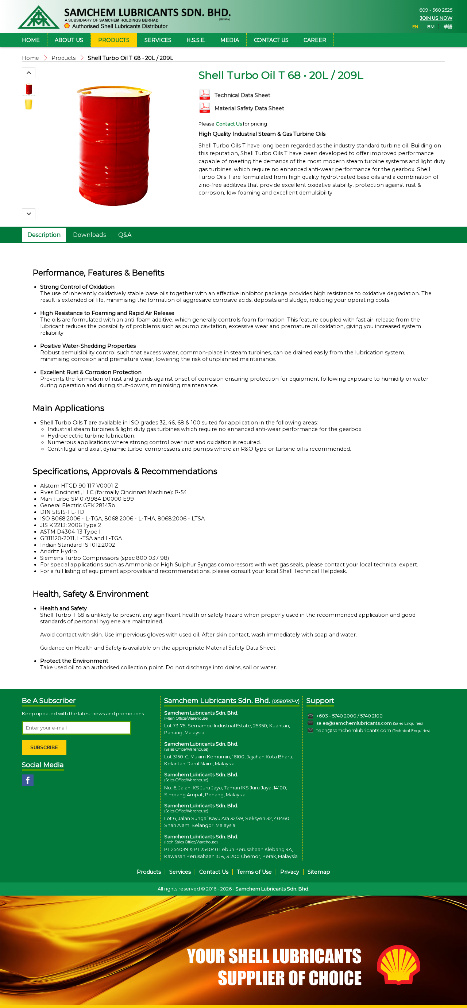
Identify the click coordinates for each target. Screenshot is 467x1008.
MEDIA (229, 40)
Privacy (289, 872)
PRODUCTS (114, 40)
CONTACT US (271, 40)
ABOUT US (69, 40)
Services (180, 872)
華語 (448, 26)
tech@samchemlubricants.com (353, 730)
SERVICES (157, 40)
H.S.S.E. (195, 40)
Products (63, 58)
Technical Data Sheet (242, 95)
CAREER (315, 40)
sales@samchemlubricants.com (354, 723)
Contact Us (213, 872)
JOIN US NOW (436, 18)
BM (431, 26)
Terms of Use (254, 872)
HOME (31, 40)
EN (415, 26)
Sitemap (319, 872)
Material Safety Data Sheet (249, 108)
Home (30, 58)
